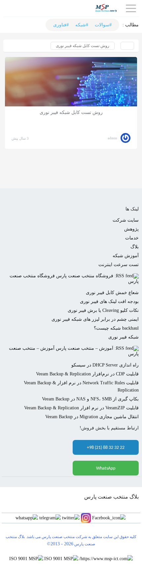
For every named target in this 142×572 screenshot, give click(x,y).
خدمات (132, 237)
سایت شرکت (126, 220)
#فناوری (61, 24)
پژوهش (131, 229)
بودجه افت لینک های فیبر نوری (109, 301)
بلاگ (134, 246)
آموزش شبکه (126, 255)
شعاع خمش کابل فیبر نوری (112, 292)
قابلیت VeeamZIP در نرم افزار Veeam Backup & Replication (81, 407)
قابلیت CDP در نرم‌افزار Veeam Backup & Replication (87, 373)
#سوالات (103, 24)
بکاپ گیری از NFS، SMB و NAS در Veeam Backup (90, 398)
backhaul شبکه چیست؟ (116, 328)
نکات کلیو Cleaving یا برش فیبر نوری (103, 310)
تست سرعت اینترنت (118, 264)
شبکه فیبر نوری (123, 337)
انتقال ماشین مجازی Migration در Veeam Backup (92, 416)
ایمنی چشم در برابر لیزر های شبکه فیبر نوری (95, 319)
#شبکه (81, 24)
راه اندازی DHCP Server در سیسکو (105, 365)
